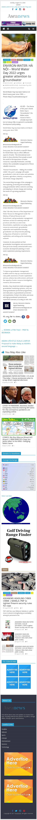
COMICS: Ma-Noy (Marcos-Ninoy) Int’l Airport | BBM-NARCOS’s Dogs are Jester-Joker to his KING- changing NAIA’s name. (17, 440)
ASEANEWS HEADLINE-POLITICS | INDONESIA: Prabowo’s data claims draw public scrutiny (23, 637)
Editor (17, 608)
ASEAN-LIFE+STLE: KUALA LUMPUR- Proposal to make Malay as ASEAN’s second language (16, 343)
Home (28, 593)
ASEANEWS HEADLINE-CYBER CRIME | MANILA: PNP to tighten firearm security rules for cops (17, 602)
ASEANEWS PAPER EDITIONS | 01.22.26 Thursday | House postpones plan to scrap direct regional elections (18, 378)
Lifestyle (15, 62)
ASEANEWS (7, 60)
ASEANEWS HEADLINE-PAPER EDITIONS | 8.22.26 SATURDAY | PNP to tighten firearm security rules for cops (18, 7)
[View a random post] (33, 29)
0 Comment (27, 83)
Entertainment (6, 741)
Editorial (4, 732)
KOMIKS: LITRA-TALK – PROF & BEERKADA (15, 331)
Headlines (27, 60)
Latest (9, 62)
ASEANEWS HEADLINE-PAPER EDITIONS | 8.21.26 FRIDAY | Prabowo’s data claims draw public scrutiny (24, 649)
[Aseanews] (4, 29)
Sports (4, 735)
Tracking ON (18, 523)
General (20, 60)
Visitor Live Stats (7, 496)
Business (4, 744)
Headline (4, 729)
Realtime (12, 523)
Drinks (13, 60)
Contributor (18, 83)
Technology (5, 747)
